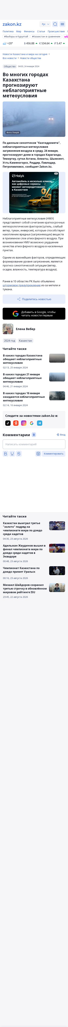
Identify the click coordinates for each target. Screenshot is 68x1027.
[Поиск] (55, 24)
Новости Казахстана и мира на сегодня (25, 54)
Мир (18, 31)
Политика (8, 31)
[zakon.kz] (12, 24)
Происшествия (56, 31)
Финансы (29, 31)
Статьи (41, 31)
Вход (62, 434)
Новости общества (30, 58)
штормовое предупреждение (22, 285)
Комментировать (53, 453)
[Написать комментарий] (34, 444)
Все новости (10, 58)
